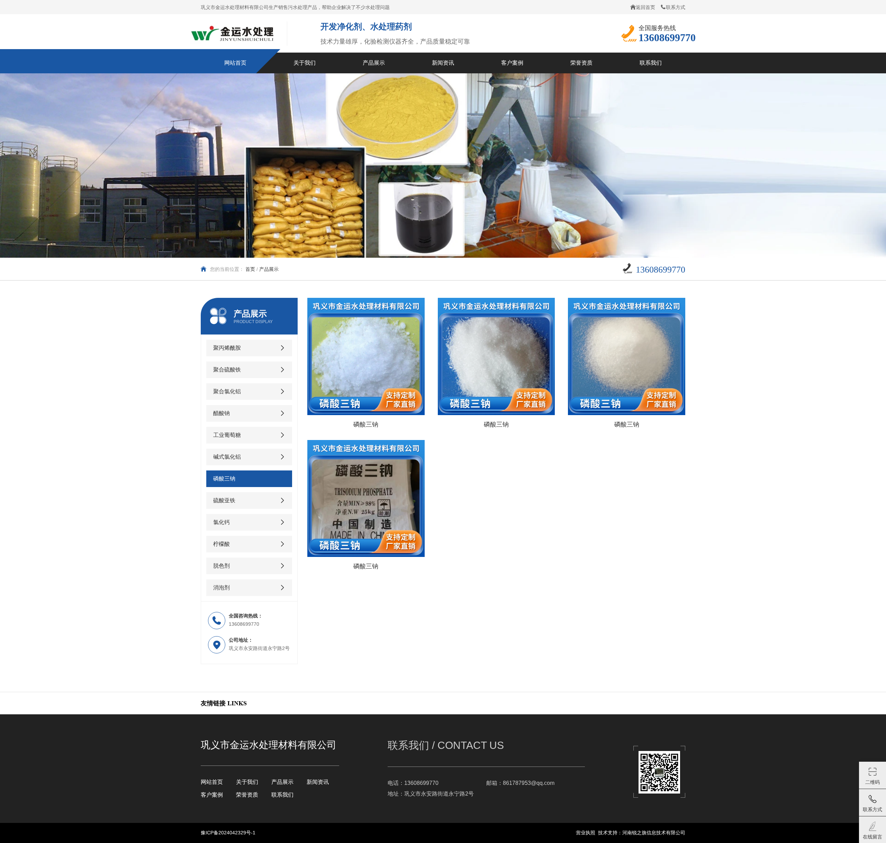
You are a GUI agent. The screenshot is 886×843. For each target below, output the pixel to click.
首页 (250, 269)
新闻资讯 (318, 782)
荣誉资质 (247, 795)
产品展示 (282, 782)
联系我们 (282, 795)
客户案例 (212, 795)
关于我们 (247, 782)
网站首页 (212, 782)
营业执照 (585, 832)
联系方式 (675, 7)
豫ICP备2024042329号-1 (228, 832)
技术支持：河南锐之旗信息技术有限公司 (641, 832)
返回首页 (645, 7)
